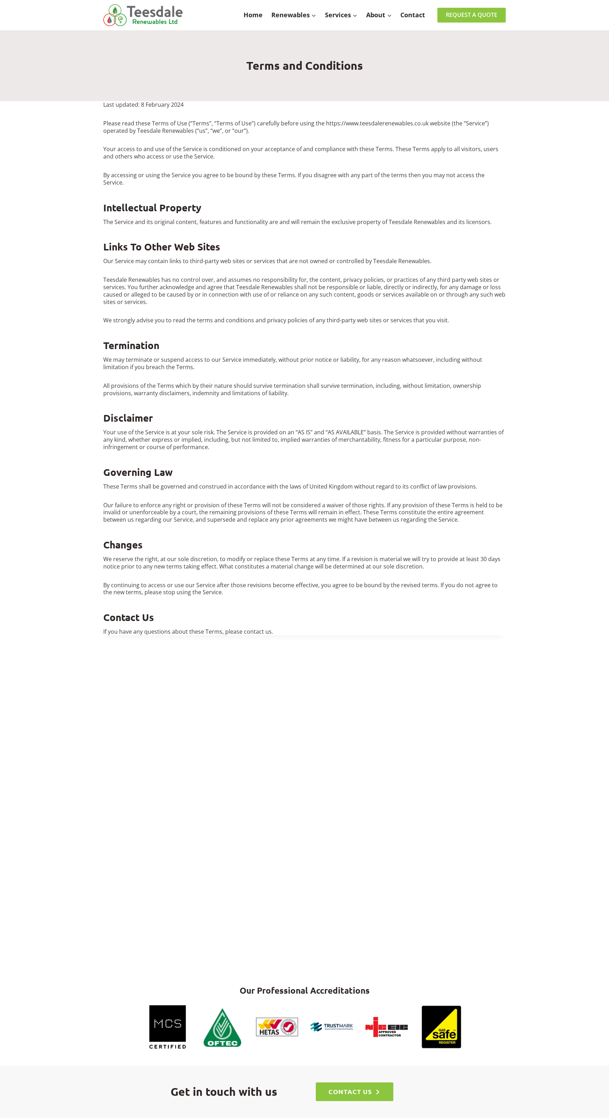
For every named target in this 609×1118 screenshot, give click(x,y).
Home (253, 15)
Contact (412, 15)
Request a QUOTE (471, 15)
